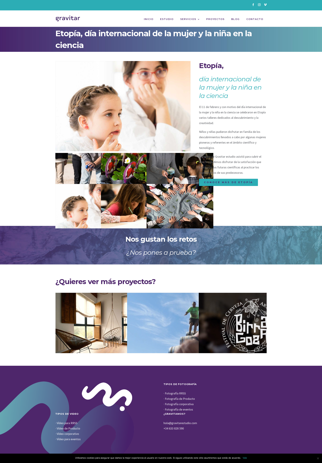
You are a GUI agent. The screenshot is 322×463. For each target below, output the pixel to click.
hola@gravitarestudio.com (180, 423)
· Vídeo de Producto (67, 428)
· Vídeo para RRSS (66, 423)
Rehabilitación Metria (107, 327)
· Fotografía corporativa (179, 404)
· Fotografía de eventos (178, 409)
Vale (245, 457)
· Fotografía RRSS (175, 393)
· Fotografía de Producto (179, 399)
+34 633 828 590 (174, 428)
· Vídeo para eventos (68, 439)
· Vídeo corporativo (67, 434)
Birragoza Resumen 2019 (250, 327)
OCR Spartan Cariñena (179, 327)
